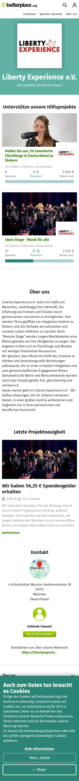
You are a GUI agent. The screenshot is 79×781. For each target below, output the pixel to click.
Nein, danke (39, 757)
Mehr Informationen (39, 749)
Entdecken (29, 14)
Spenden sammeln (51, 14)
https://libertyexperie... (39, 652)
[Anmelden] (74, 5)
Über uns (71, 14)
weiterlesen (11, 533)
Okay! (41, 769)
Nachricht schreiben (40, 634)
